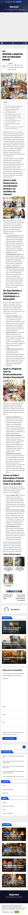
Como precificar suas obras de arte (14, 658)
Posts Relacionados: (11, 118)
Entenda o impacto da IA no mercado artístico (8, 596)
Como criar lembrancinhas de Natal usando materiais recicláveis (13, 882)
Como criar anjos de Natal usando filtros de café (13, 835)
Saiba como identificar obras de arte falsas (12, 628)
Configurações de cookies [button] (8, 911)
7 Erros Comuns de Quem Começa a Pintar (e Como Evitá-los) (13, 121)
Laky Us (11, 63)
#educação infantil (18, 67)
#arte (18, 65)
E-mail (4, 714)
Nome (4, 706)
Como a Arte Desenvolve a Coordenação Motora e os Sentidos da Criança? (13, 107)
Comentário (5, 678)
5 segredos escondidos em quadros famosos (12, 124)
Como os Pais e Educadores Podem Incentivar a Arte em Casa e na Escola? (13, 116)
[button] (23, 43)
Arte (4, 51)
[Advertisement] (14, 27)
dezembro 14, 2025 (9, 869)
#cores (21, 65)
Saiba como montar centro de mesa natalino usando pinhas (13, 851)
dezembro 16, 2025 (9, 838)
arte (15, 132)
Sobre (3, 809)
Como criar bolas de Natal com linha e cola (13, 776)
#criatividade (10, 67)
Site (3, 722)
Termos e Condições (7, 813)
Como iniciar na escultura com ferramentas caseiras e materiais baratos (14, 127)
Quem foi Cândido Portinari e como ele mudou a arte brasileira (12, 644)
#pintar (14, 69)
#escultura (10, 69)
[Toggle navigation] (13, 43)
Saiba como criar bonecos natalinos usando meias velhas (13, 867)
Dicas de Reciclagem (7, 789)
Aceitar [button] (16, 911)
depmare (14, 7)
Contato (4, 802)
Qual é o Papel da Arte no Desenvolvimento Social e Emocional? (13, 113)
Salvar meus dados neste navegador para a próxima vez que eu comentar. (12, 733)
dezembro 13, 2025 (9, 885)
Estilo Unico (5, 793)
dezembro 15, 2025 (9, 854)
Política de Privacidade (8, 806)
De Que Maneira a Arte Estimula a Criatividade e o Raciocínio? (12, 110)
